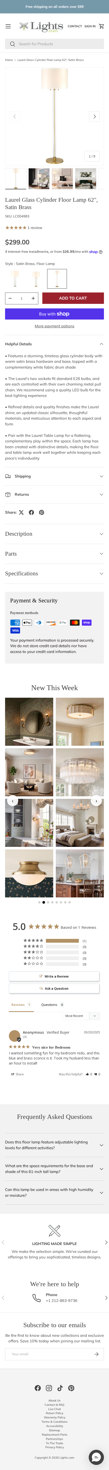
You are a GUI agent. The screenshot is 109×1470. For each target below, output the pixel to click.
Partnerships (54, 1439)
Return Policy (54, 1413)
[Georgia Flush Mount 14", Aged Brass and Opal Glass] (29, 873)
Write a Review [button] (57, 976)
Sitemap (54, 1430)
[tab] (39, 902)
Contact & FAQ (54, 1405)
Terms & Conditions (55, 1421)
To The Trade (54, 1443)
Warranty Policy (54, 1417)
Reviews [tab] (18, 1004)
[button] (101, 26)
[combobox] (54, 44)
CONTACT (75, 27)
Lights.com (67, 1457)
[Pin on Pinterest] (42, 512)
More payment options (54, 326)
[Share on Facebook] (31, 512)
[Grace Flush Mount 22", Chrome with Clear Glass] (80, 772)
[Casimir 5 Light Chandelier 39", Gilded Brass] (80, 823)
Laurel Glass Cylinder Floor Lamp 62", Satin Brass (50, 60)
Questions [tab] (49, 1004)
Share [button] (19, 1074)
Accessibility (54, 1426)
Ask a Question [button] (56, 988)
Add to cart (73, 298)
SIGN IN (90, 27)
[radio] (15, 279)
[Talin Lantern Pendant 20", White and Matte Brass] (80, 873)
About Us (54, 1400)
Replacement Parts (54, 1434)
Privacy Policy (54, 1447)
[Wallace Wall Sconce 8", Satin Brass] (29, 823)
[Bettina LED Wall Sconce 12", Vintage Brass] (29, 722)
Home (9, 60)
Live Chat (54, 1409)
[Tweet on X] (21, 512)
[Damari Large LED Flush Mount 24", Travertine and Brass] (29, 772)
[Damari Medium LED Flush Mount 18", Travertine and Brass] (80, 722)
